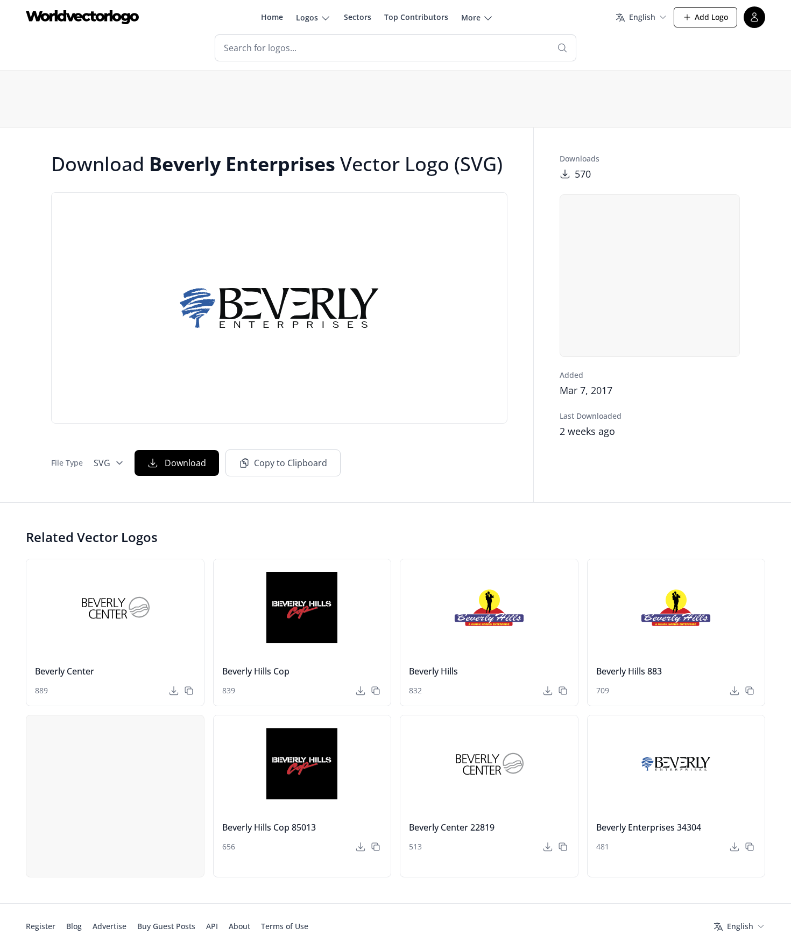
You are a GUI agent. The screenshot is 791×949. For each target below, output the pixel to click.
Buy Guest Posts (166, 926)
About (239, 926)
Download (185, 463)
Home (272, 17)
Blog (74, 926)
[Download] (173, 690)
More (471, 17)
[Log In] (754, 17)
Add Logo (711, 17)
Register (40, 926)
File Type (67, 463)
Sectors (357, 17)
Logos (307, 17)
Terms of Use (284, 926)
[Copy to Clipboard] (188, 690)
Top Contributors (416, 17)
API (212, 926)
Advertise (109, 926)
